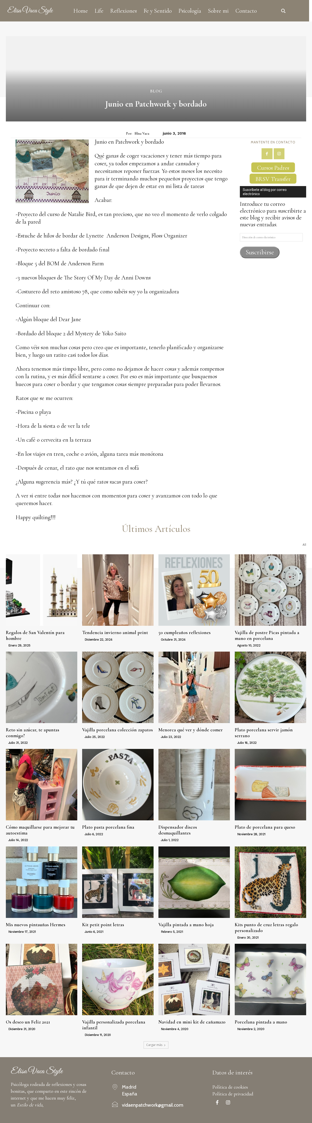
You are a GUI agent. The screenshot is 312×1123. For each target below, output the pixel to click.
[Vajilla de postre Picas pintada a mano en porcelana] (270, 590)
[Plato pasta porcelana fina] (118, 784)
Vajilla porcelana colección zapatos (117, 730)
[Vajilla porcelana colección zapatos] (118, 687)
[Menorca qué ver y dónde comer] (194, 687)
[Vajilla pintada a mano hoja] (194, 882)
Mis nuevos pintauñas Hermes (35, 925)
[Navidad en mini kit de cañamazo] (194, 979)
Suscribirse (260, 252)
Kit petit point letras (103, 925)
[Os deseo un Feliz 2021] (41, 979)
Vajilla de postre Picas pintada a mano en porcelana (267, 635)
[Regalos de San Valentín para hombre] (41, 590)
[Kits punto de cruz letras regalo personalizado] (270, 882)
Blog (156, 91)
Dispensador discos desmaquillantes (177, 830)
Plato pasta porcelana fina (108, 827)
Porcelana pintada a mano (261, 1022)
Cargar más (154, 1045)
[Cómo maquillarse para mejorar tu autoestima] (41, 784)
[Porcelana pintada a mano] (270, 979)
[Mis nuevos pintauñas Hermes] (41, 882)
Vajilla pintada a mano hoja (186, 925)
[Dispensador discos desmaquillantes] (194, 784)
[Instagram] (279, 153)
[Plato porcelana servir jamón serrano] (270, 687)
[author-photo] (6, 645)
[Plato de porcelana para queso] (270, 784)
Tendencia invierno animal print (115, 633)
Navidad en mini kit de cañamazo (191, 1022)
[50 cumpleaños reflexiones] (194, 590)
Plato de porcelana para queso (265, 827)
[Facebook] (267, 153)
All (304, 545)
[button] (283, 11)
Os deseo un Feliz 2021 (28, 1022)
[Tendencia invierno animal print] (118, 590)
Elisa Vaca (142, 133)
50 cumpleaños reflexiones (184, 633)
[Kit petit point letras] (118, 882)
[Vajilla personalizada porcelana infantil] (118, 979)
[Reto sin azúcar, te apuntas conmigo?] (41, 687)
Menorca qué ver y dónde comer (190, 730)
